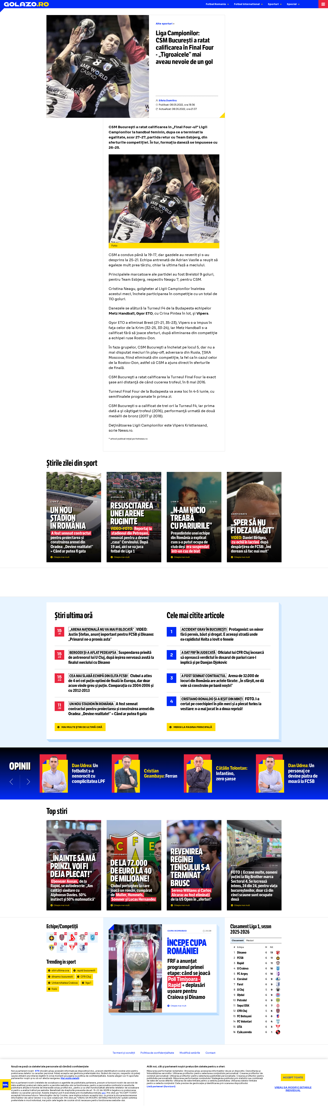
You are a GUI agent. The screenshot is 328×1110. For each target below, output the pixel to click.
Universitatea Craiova (65, 982)
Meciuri (250, 940)
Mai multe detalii (70, 1078)
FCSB (240, 958)
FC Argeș (242, 974)
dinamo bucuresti (62, 976)
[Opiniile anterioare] (11, 781)
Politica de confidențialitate (157, 1052)
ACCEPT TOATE (293, 1077)
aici (104, 1092)
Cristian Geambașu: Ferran (148, 773)
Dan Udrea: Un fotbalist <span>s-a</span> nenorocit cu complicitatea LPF (76, 773)
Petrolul (242, 1000)
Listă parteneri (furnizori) (161, 1086)
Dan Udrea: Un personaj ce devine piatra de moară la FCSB (292, 773)
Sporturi (273, 4)
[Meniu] (323, 4)
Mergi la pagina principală (193, 727)
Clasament (238, 940)
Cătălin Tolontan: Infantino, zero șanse (220, 773)
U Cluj (240, 990)
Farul (240, 984)
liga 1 (88, 982)
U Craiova (242, 968)
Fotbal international (247, 4)
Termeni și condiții (124, 1052)
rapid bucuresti (86, 970)
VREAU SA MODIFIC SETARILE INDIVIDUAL (293, 1089)
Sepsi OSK (243, 1005)
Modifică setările (190, 1052)
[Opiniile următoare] (28, 781)
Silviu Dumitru (168, 100)
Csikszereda (244, 1032)
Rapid (240, 963)
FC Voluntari (244, 1021)
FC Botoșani (244, 1016)
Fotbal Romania (216, 4)
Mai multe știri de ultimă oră (82, 727)
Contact (210, 1052)
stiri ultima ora (60, 970)
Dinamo (241, 952)
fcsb (54, 989)
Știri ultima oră (74, 615)
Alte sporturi (164, 23)
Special (292, 4)
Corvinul (242, 979)
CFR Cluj (86, 976)
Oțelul (240, 995)
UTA (239, 1027)
